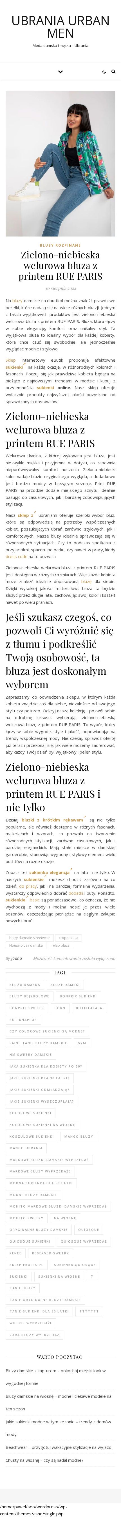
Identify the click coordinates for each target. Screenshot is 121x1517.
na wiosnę (65, 1218)
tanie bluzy (23, 1288)
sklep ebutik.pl (27, 1265)
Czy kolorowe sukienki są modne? (47, 1031)
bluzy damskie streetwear (29, 937)
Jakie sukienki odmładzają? (40, 1089)
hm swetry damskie (31, 1054)
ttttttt (89, 1311)
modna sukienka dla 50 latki (41, 1183)
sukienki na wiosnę (59, 1276)
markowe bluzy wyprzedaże (40, 1171)
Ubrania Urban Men (60, 26)
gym (82, 1043)
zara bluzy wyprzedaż (34, 1335)
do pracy (28, 886)
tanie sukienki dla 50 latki (39, 1311)
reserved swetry (50, 1253)
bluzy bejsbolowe (30, 996)
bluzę (86, 581)
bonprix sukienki (78, 996)
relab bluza (60, 945)
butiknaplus (23, 1020)
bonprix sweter (27, 1008)
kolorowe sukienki (30, 1113)
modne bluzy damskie (33, 1195)
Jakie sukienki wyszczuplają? (42, 1101)
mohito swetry (27, 1218)
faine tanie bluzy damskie (38, 1043)
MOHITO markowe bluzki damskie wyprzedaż (58, 1206)
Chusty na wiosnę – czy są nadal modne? (45, 1460)
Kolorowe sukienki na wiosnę (42, 1125)
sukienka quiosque (75, 1265)
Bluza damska (25, 985)
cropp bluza (68, 937)
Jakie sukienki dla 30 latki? (40, 1078)
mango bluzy (78, 1136)
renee (16, 1253)
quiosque (88, 1229)
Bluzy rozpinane (60, 245)
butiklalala (89, 1008)
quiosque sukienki (30, 1241)
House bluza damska (26, 945)
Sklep (11, 360)
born (60, 1008)
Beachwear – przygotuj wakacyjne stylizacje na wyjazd (58, 1447)
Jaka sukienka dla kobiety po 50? (46, 1066)
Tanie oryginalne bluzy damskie (45, 1300)
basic (35, 900)
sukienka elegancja (49, 872)
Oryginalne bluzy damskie (39, 1229)
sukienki (14, 367)
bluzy (17, 300)
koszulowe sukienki (32, 1136)
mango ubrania (26, 1148)
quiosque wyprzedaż (84, 1241)
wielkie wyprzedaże (31, 1323)
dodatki (76, 893)
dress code (17, 556)
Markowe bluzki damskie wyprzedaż (49, 1160)
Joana (16, 958)
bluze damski (65, 985)
